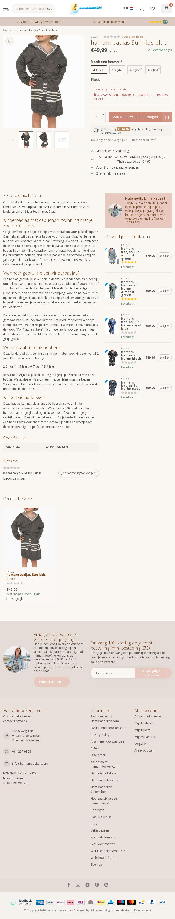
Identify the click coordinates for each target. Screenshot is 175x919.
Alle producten (144, 750)
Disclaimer (98, 755)
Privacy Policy (100, 735)
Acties (95, 748)
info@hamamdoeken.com (30, 764)
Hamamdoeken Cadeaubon (101, 789)
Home (7, 30)
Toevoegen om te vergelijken (109, 140)
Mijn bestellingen (146, 723)
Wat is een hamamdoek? (108, 851)
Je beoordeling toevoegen (79, 473)
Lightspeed (97, 910)
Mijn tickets (142, 730)
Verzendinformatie (103, 837)
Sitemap (96, 864)
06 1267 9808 (21, 751)
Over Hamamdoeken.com (108, 728)
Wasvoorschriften (103, 844)
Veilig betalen (100, 830)
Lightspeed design (118, 910)
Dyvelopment (142, 910)
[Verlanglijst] (152, 8)
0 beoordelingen (132, 37)
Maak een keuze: (106, 62)
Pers (94, 824)
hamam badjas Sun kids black (37, 30)
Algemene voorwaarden (107, 741)
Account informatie (147, 716)
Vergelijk (17, 598)
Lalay (95, 37)
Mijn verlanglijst (145, 737)
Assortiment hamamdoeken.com (104, 764)
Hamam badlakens (104, 773)
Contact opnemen (51, 682)
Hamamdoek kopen (104, 780)
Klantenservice (101, 817)
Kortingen (97, 810)
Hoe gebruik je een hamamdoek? (104, 800)
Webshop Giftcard (103, 858)
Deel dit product (142, 140)
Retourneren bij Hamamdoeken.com (105, 718)
